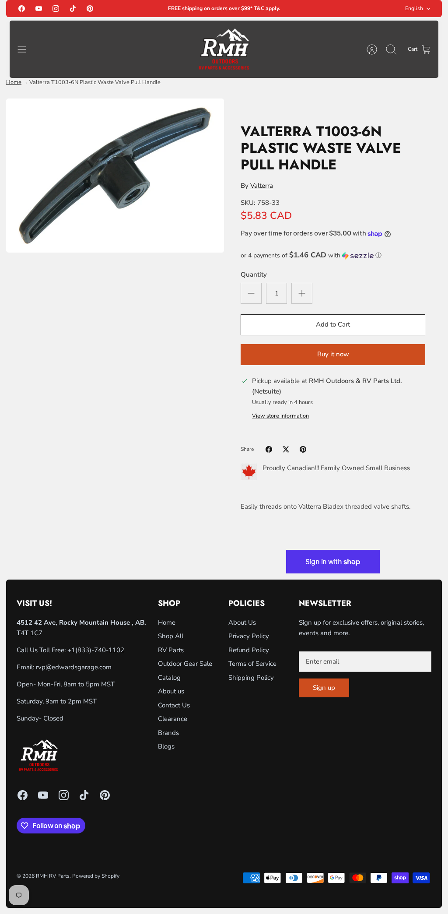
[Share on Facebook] (268, 449)
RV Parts (171, 650)
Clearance (172, 718)
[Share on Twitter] (285, 449)
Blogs (166, 746)
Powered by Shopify (95, 875)
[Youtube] (38, 8)
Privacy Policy (248, 636)
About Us (242, 622)
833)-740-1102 (100, 650)
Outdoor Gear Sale (185, 663)
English (414, 8)
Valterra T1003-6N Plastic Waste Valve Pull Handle (95, 82)
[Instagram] (55, 8)
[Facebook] (21, 8)
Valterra (261, 185)
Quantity (254, 274)
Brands (168, 732)
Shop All (170, 636)
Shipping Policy (251, 677)
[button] (333, 255)
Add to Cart (333, 324)
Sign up (324, 687)
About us (171, 691)
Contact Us (174, 705)
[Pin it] (303, 449)
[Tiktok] (72, 8)
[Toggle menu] (26, 49)
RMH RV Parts (53, 875)
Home (13, 82)
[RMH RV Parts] (224, 49)
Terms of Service (252, 663)
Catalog (169, 677)
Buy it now (333, 354)
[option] (115, 175)
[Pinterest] (89, 8)
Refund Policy (248, 650)
